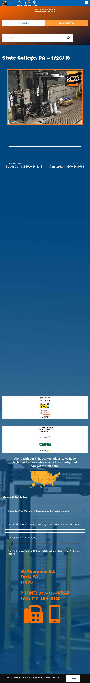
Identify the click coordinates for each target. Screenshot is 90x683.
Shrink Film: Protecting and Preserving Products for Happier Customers (43, 524)
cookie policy (32, 679)
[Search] (68, 37)
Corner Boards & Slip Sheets (22, 537)
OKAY (73, 678)
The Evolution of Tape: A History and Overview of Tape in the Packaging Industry (44, 552)
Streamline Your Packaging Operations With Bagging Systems (38, 511)
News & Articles (14, 497)
